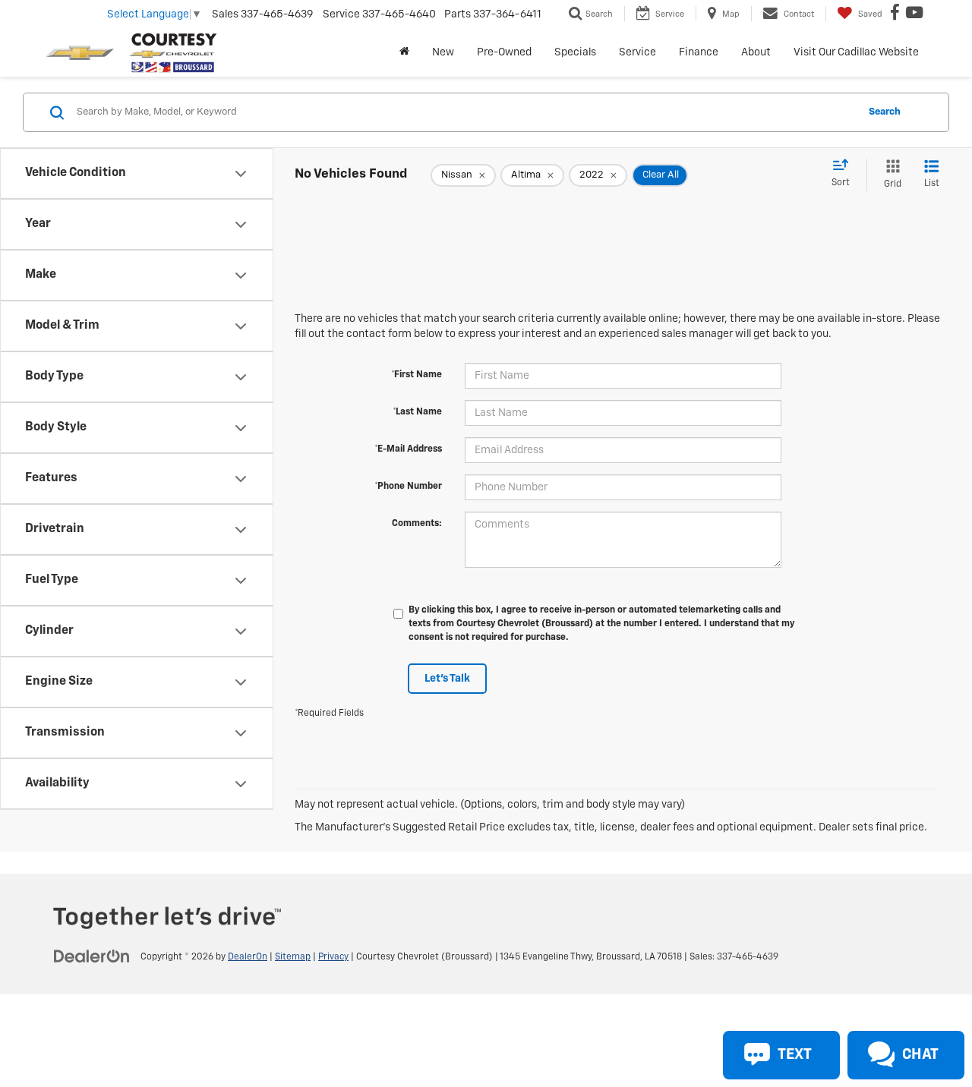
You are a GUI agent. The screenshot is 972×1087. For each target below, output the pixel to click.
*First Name (416, 375)
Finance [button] (698, 52)
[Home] (404, 52)
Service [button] (637, 52)
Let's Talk (447, 678)
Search (885, 112)
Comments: (417, 523)
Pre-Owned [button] (504, 52)
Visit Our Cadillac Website (856, 52)
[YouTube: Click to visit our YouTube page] (916, 14)
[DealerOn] (92, 956)
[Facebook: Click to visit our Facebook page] (897, 14)
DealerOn (247, 957)
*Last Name (417, 412)
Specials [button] (575, 52)
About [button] (756, 52)
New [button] (443, 52)
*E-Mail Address (408, 449)
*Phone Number (408, 486)
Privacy (333, 957)
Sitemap (293, 957)
